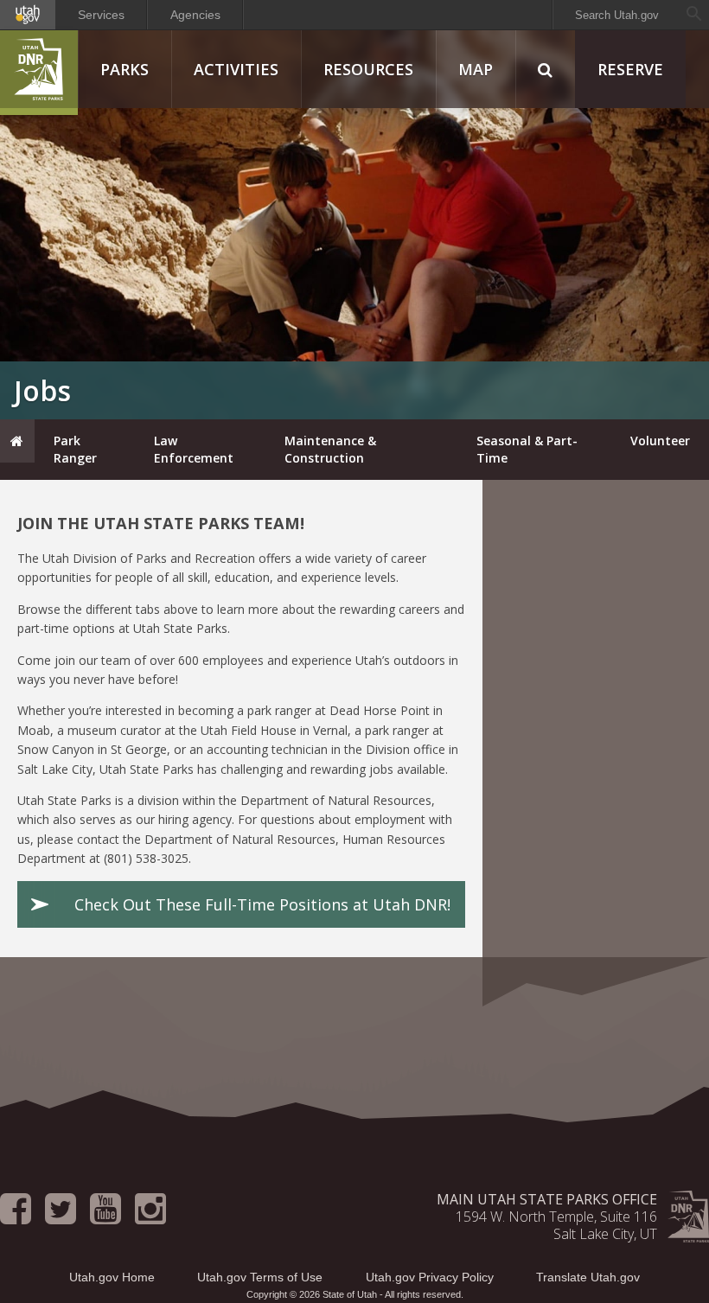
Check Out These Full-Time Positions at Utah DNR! (262, 904)
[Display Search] (545, 69)
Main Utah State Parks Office (547, 1199)
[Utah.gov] (27, 14)
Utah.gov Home (112, 1277)
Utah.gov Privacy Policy (430, 1277)
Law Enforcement (193, 449)
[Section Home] (17, 441)
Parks (124, 69)
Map (475, 69)
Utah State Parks (39, 72)
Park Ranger (75, 449)
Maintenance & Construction (330, 449)
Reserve (630, 69)
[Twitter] (60, 1216)
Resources (368, 69)
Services (101, 15)
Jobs (42, 390)
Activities (236, 69)
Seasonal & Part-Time (527, 449)
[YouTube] (105, 1216)
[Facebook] (15, 1216)
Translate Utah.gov (588, 1277)
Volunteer (660, 440)
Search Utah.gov (617, 15)
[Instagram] (150, 1216)
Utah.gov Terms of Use (260, 1277)
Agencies (195, 15)
